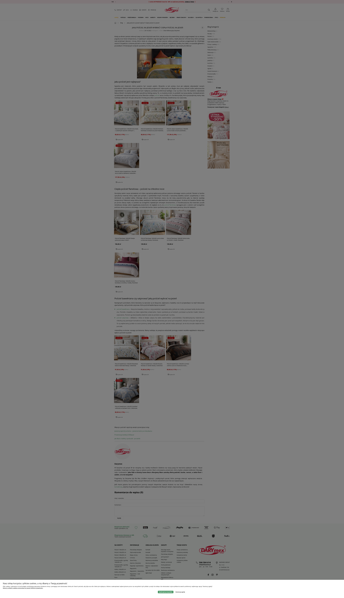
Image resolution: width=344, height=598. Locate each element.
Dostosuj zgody (180, 592)
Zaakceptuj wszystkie (165, 592)
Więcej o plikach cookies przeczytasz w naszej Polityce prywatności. (23, 588)
